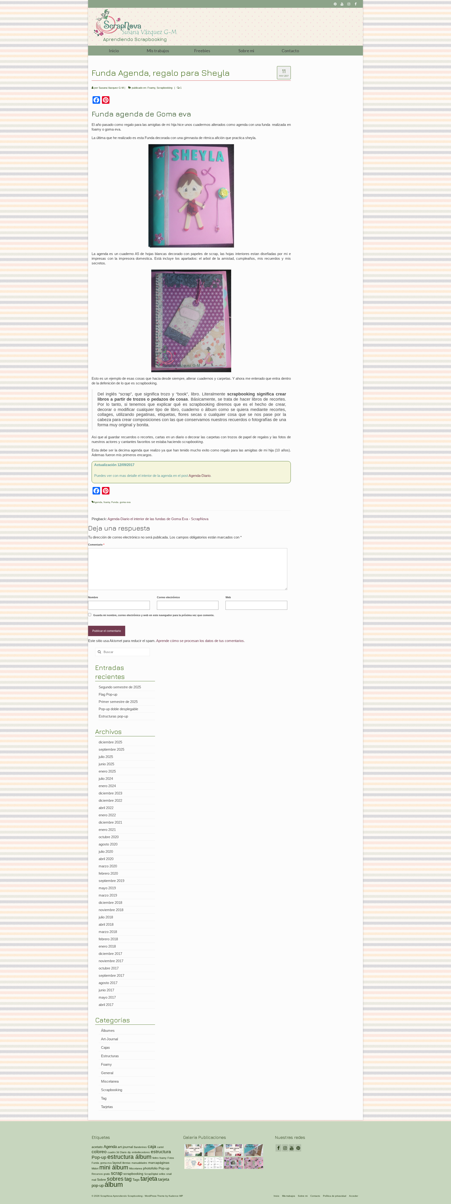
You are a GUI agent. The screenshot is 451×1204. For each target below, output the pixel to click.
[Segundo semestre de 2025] (193, 1150)
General (107, 1073)
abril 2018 (106, 924)
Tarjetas (107, 1107)
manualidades (139, 1162)
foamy (107, 502)
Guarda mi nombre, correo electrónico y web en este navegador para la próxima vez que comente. (153, 615)
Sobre (101, 1179)
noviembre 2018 (111, 910)
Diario (123, 1152)
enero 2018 (107, 946)
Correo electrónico (168, 597)
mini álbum (113, 1167)
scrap (116, 1173)
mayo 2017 (107, 997)
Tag (103, 1098)
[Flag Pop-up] (213, 1150)
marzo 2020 (108, 866)
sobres (115, 1179)
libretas (126, 1162)
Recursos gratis (101, 1173)
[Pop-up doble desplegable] (253, 1150)
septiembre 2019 (111, 881)
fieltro (155, 1157)
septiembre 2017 (111, 975)
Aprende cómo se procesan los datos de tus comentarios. (200, 641)
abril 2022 (106, 808)
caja (152, 1146)
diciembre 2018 (110, 903)
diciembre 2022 (110, 800)
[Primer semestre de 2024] (253, 1163)
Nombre (93, 597)
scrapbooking (133, 1174)
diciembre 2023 (110, 793)
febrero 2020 (108, 873)
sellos (162, 1173)
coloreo (99, 1151)
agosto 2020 (108, 844)
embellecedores (141, 1152)
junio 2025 (106, 764)
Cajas (105, 1047)
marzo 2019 (108, 895)
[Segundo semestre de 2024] (233, 1163)
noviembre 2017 (111, 961)
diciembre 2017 (110, 954)
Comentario (96, 544)
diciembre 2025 (110, 742)
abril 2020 (106, 859)
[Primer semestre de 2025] (233, 1150)
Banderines (140, 1147)
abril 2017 (106, 1005)
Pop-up (164, 1168)
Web (228, 597)
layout (117, 1162)
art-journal (125, 1147)
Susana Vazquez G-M (111, 87)
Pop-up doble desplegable (118, 709)
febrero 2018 (108, 939)
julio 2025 (106, 757)
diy (129, 1152)
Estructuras (110, 1056)
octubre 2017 (109, 968)
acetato (97, 1147)
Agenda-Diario (199, 476)
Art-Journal (109, 1039)
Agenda (97, 502)
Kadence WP (176, 1196)
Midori (95, 1168)
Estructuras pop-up (113, 716)
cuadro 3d (113, 1152)
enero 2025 (107, 771)
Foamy (151, 87)
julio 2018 (106, 917)
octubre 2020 (109, 837)
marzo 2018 (108, 932)
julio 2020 (106, 851)
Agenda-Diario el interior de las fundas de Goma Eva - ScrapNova (158, 519)
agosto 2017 (108, 983)
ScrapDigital (151, 1173)
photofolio (150, 1168)
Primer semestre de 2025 (118, 702)
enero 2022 (107, 815)
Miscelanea (110, 1081)
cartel (160, 1147)
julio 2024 (106, 779)
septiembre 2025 (111, 749)
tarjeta (148, 1178)
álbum (114, 1184)
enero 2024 (107, 786)
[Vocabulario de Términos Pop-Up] (213, 1163)
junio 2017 (106, 990)
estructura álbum (129, 1157)
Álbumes (108, 1031)
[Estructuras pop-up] (193, 1163)
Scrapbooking (164, 87)
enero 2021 (107, 830)
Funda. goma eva (121, 502)
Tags (136, 1179)
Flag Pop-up (108, 694)
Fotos (170, 1157)
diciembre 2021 (110, 822)
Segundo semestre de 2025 (120, 687)
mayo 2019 (107, 888)
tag (128, 1179)
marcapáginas (158, 1162)
